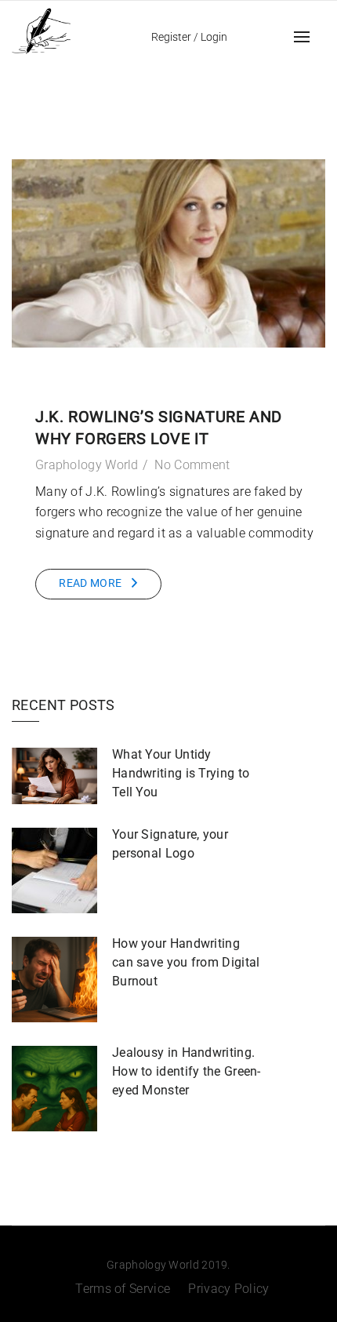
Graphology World (87, 464)
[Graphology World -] (41, 29)
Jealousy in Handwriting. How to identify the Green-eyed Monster (186, 1071)
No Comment (192, 464)
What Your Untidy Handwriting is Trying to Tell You (180, 773)
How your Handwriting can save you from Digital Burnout (186, 962)
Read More (90, 583)
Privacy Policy (228, 1288)
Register (171, 37)
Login (214, 37)
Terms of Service (122, 1288)
